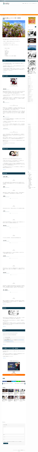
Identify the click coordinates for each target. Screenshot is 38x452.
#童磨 (6, 340)
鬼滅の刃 (4, 378)
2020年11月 (29, 154)
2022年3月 (29, 138)
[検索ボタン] (36, 3)
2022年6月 (29, 134)
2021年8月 (29, 144)
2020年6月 (29, 160)
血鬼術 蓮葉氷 (30, 179)
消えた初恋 (29, 90)
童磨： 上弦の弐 (30, 174)
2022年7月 (29, 133)
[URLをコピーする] (23, 381)
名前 (4, 434)
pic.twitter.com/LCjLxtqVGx (10, 340)
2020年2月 (29, 165)
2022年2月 (29, 139)
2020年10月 (29, 155)
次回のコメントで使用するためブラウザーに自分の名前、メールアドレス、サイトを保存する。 (13, 441)
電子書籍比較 (30, 96)
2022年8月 (29, 132)
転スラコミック (30, 95)
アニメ (29, 79)
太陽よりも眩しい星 (30, 89)
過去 (29, 176)
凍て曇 (29, 181)
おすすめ (29, 78)
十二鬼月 (29, 173)
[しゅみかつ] (6, 3)
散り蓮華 (30, 183)
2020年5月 (29, 161)
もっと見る (8, 48)
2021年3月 (29, 149)
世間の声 (29, 186)
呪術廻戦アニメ (30, 85)
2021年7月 (29, 145)
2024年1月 (29, 128)
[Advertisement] (19, 10)
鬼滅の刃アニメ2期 (30, 100)
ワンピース (29, 84)
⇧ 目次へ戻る (4, 169)
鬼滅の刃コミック (30, 101)
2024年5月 (29, 127)
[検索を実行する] (35, 26)
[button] (4, 381)
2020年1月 (29, 166)
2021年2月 (29, 150)
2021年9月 (29, 143)
